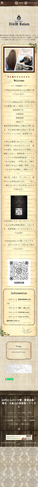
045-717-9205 (32, 3)
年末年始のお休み (24, 312)
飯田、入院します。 (24, 308)
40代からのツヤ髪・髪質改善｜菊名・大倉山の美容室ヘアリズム (19, 403)
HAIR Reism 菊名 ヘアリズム (15, 442)
